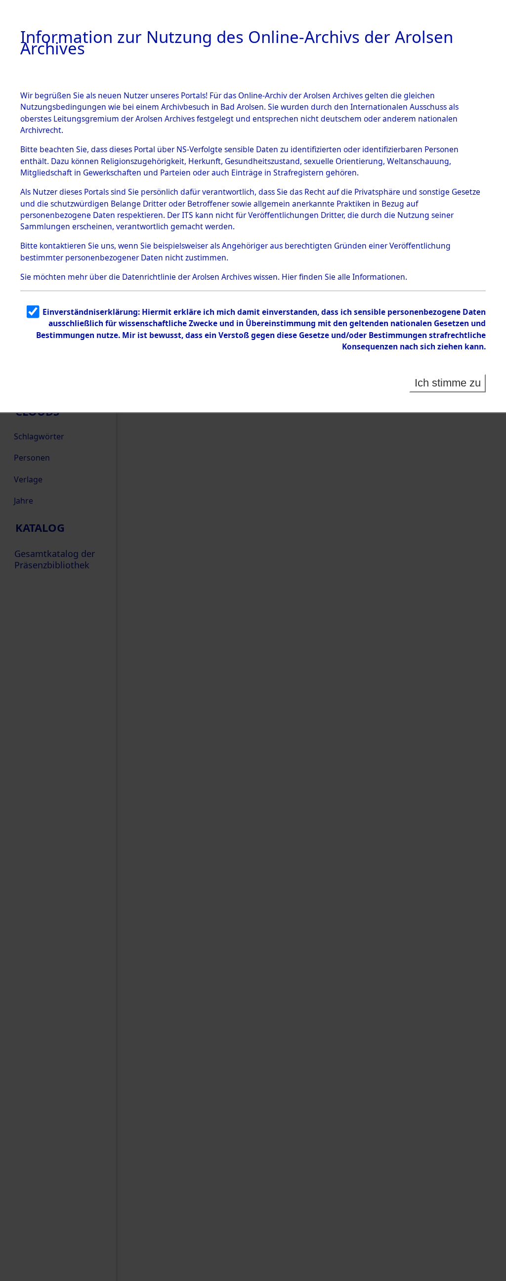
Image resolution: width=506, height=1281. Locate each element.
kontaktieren (63, 245)
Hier (289, 276)
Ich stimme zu (448, 383)
